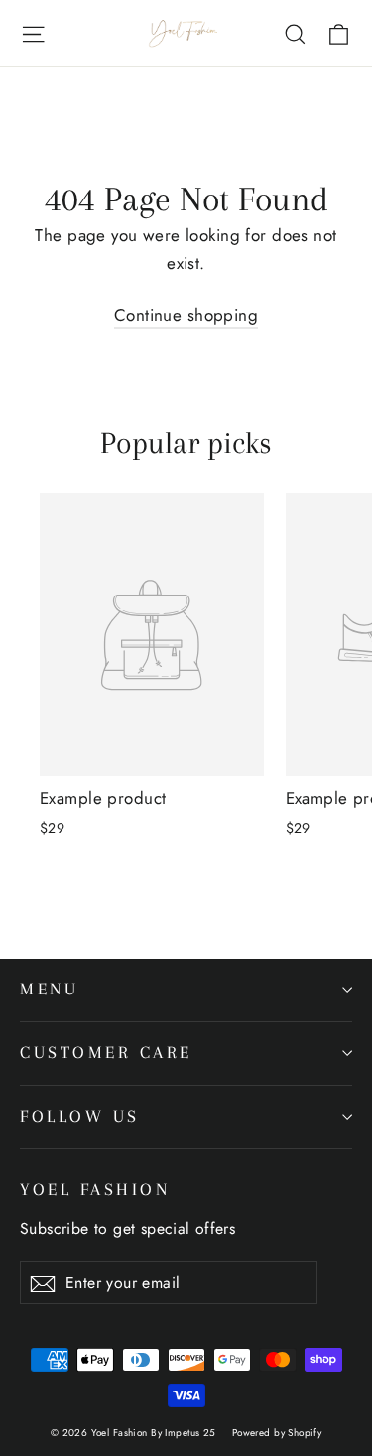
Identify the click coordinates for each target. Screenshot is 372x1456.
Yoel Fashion (95, 1189)
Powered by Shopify (277, 1432)
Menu (49, 989)
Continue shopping (186, 315)
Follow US (80, 1116)
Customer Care (106, 1052)
